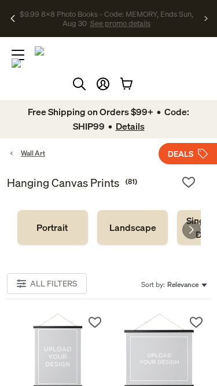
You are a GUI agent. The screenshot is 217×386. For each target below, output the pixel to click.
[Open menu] (18, 55)
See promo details (120, 23)
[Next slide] (191, 229)
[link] (52, 227)
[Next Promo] (206, 18)
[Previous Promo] (13, 18)
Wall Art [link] (33, 153)
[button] (103, 84)
